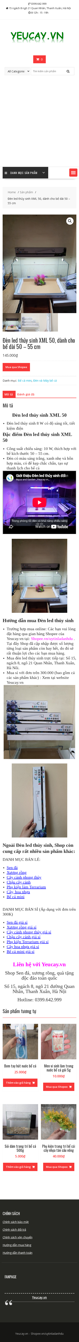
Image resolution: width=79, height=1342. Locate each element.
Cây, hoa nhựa (18, 892)
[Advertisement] (39, 125)
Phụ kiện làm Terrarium (26, 887)
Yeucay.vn (39, 1297)
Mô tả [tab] (8, 394)
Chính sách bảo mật (16, 1222)
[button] (73, 173)
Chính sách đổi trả (14, 1229)
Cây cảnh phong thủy (24, 877)
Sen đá (12, 867)
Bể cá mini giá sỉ (20, 951)
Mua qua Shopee (16, 367)
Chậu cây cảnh (19, 882)
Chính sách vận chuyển (17, 1237)
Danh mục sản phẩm (23, 173)
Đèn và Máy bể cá (45, 380)
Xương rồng (17, 872)
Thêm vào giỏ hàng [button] (18, 1082)
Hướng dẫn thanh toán (17, 1253)
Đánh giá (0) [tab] (25, 394)
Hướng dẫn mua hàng (17, 1245)
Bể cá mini (25, 380)
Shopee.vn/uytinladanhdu (52, 638)
